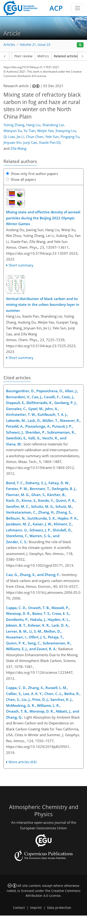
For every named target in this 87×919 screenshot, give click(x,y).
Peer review (23, 56)
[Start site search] (80, 45)
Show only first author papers (34, 173)
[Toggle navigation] (77, 8)
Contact (19, 908)
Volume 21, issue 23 (35, 45)
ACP (56, 8)
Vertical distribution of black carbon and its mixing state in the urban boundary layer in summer (42, 304)
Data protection (59, 908)
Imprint (36, 908)
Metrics (43, 56)
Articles (9, 45)
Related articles (66, 56)
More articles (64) (22, 762)
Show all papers (23, 179)
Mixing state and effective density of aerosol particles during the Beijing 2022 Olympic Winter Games (43, 218)
